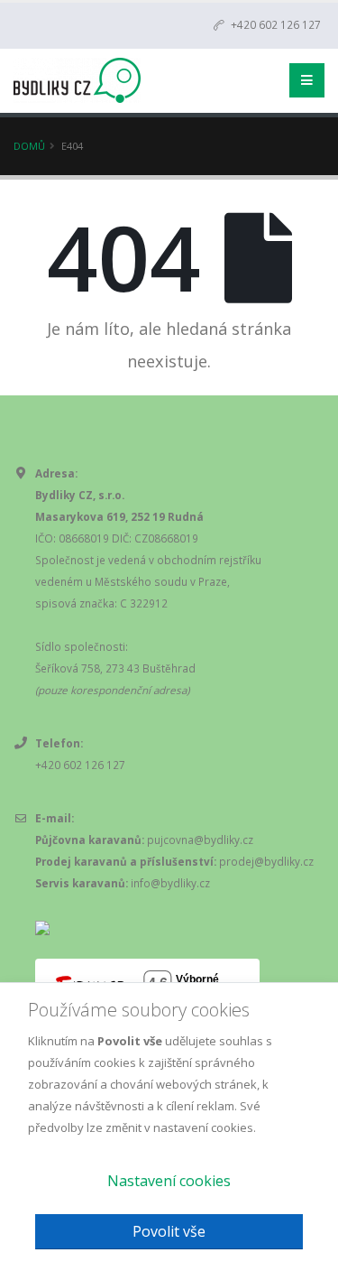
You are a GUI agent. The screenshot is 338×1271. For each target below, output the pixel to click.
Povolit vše (169, 1231)
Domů (29, 146)
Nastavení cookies (169, 1181)
